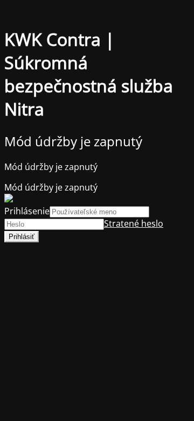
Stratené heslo (133, 223)
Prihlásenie (27, 211)
